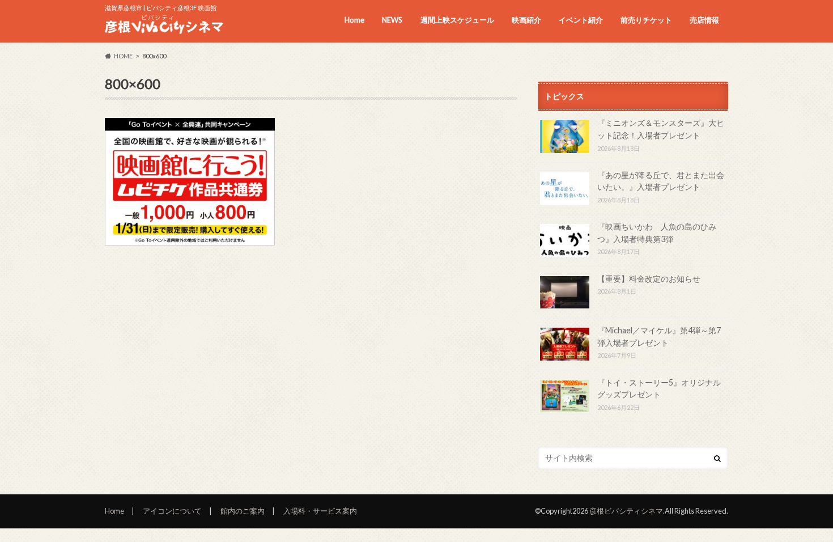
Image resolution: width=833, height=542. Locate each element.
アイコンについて (172, 510)
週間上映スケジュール (457, 19)
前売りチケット (646, 19)
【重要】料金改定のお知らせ (648, 278)
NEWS (392, 19)
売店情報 (704, 19)
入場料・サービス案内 (320, 510)
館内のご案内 (242, 510)
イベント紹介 (581, 19)
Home (354, 19)
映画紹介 (526, 19)
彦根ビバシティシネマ (626, 510)
